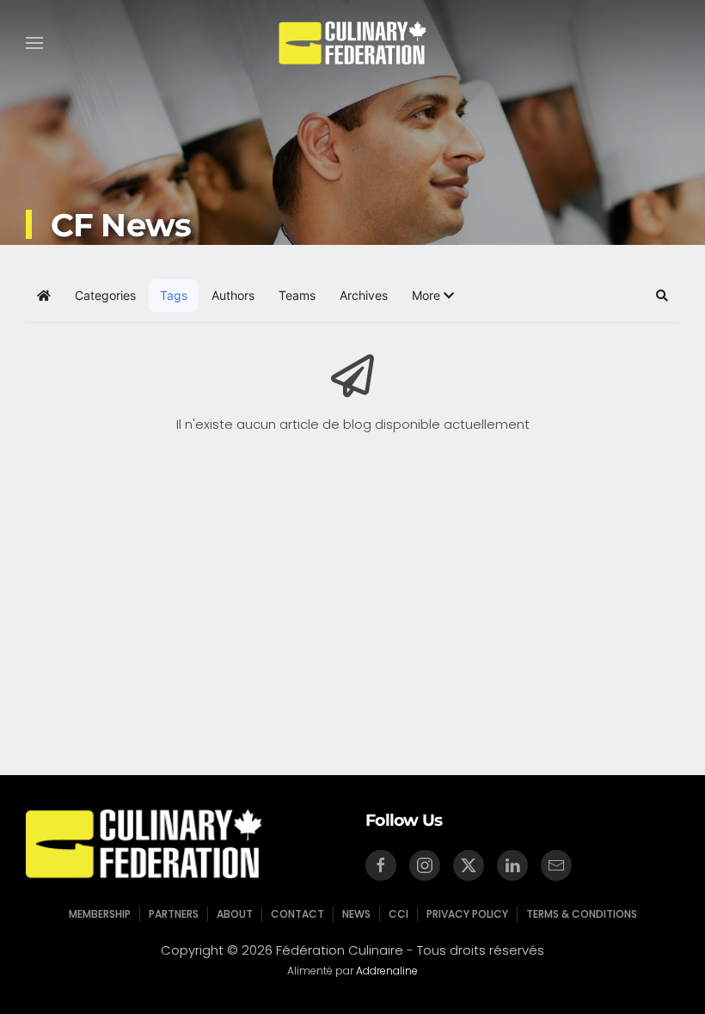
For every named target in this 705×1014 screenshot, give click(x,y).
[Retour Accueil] (352, 43)
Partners (174, 914)
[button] (34, 43)
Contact (297, 914)
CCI (398, 914)
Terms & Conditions (581, 914)
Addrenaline (387, 970)
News (356, 914)
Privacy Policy (467, 914)
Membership (100, 914)
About (235, 914)
